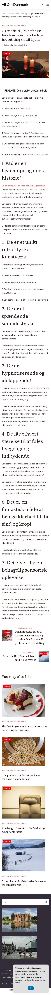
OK (31, 988)
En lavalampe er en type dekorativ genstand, (23, 186)
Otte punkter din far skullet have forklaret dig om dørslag (21, 777)
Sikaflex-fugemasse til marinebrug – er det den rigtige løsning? (24, 728)
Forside (5, 984)
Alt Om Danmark (15, 5)
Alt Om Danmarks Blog (14, 25)
